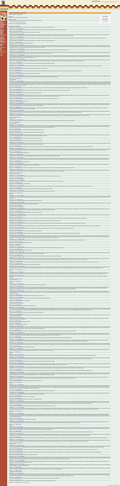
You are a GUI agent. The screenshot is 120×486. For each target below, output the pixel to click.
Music (1, 21)
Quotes (1, 33)
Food (1, 48)
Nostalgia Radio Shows (3, 41)
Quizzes (1, 53)
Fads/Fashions (2, 47)
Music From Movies (2, 24)
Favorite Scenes (2, 30)
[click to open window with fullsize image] (105, 19)
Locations (1, 31)
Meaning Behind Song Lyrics (2, 23)
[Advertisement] (116, 25)
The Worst (1, 34)
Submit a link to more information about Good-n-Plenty (17, 23)
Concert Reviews (2, 22)
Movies (1, 29)
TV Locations (1, 40)
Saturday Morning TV (2, 39)
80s (19, 14)
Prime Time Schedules (3, 38)
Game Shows (1, 42)
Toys (0, 49)
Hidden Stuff (1, 32)
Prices (1, 45)
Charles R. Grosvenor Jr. (117, 485)
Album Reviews (2, 25)
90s (21, 14)
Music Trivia (1, 26)
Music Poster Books (96, 0)
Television (2, 36)
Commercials (1, 37)
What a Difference (2, 50)
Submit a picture (105, 21)
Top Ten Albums (2, 27)
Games (1, 55)
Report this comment (21, 28)
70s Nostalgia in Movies (3, 35)
